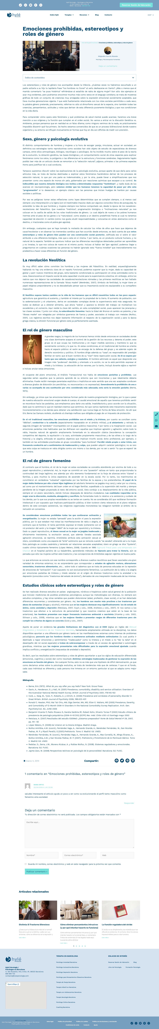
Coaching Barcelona (63, 1007)
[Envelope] (156, 426)
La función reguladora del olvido (117, 924)
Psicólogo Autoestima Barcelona (67, 967)
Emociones (94, 42)
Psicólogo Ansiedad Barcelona (66, 962)
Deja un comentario (108, 66)
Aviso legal (50, 1021)
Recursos (83, 15)
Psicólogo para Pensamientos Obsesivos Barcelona (73, 977)
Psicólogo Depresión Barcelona (67, 972)
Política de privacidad (65, 1021)
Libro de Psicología (114, 967)
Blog (97, 15)
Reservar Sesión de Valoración (118, 962)
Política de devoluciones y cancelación (104, 1021)
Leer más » (22, 937)
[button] (133, 78)
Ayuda (96, 1025)
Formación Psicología (133, 967)
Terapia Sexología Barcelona (65, 997)
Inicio (83, 42)
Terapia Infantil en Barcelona (66, 987)
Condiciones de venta (72, 1025)
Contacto (108, 15)
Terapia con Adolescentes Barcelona (68, 992)
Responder (129, 803)
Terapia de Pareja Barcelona (65, 982)
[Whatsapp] (156, 420)
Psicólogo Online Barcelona (65, 1002)
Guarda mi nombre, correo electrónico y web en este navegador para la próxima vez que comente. (74, 864)
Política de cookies (82, 1021)
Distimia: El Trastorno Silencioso (34, 924)
